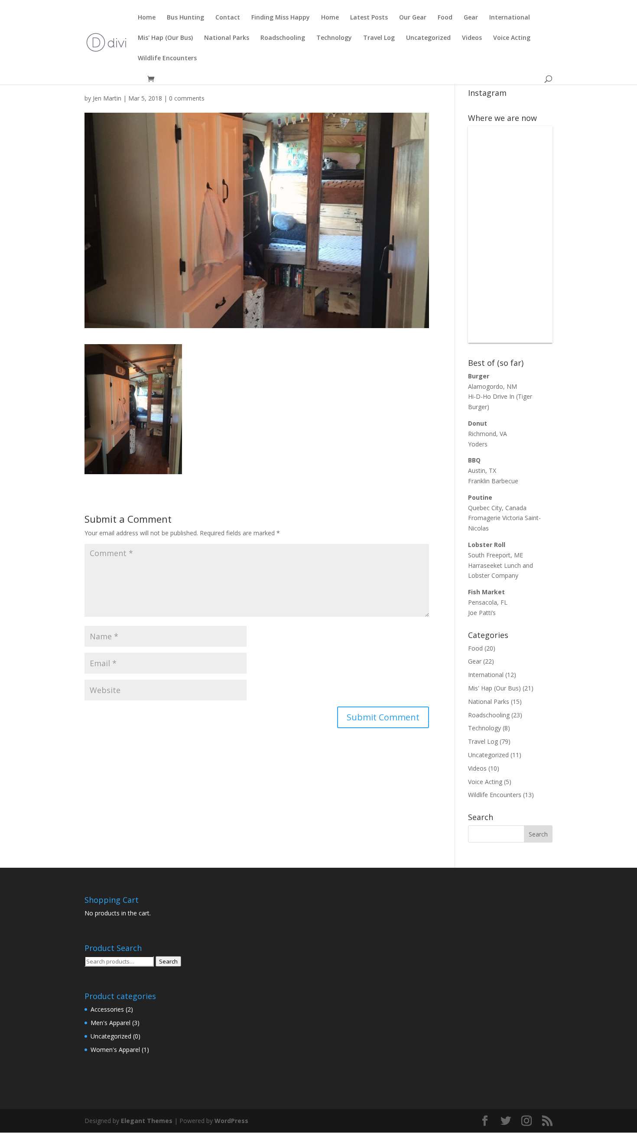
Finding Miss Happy (280, 17)
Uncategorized (428, 38)
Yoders (478, 444)
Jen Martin (107, 98)
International (509, 17)
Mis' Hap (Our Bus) (165, 38)
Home (147, 17)
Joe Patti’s (482, 613)
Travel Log (379, 38)
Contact (227, 17)
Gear (471, 17)
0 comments (187, 98)
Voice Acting (511, 38)
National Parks (226, 38)
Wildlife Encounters (167, 58)
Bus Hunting (185, 17)
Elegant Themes (146, 1121)
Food (445, 17)
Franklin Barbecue (493, 481)
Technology (334, 38)
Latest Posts (369, 17)
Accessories (107, 1009)
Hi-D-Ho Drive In (491, 396)
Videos (472, 38)
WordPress (231, 1121)
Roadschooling (282, 38)
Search (168, 961)
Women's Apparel (115, 1049)
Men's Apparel (110, 1023)
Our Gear (412, 17)
